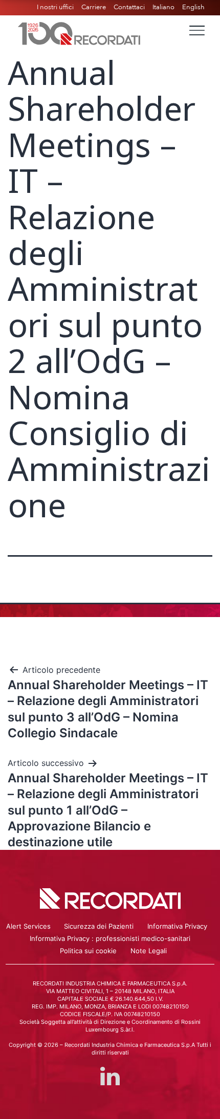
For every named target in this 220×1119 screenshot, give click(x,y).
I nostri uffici (55, 7)
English (193, 7)
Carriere (93, 7)
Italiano (163, 7)
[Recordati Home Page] (79, 32)
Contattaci (129, 7)
